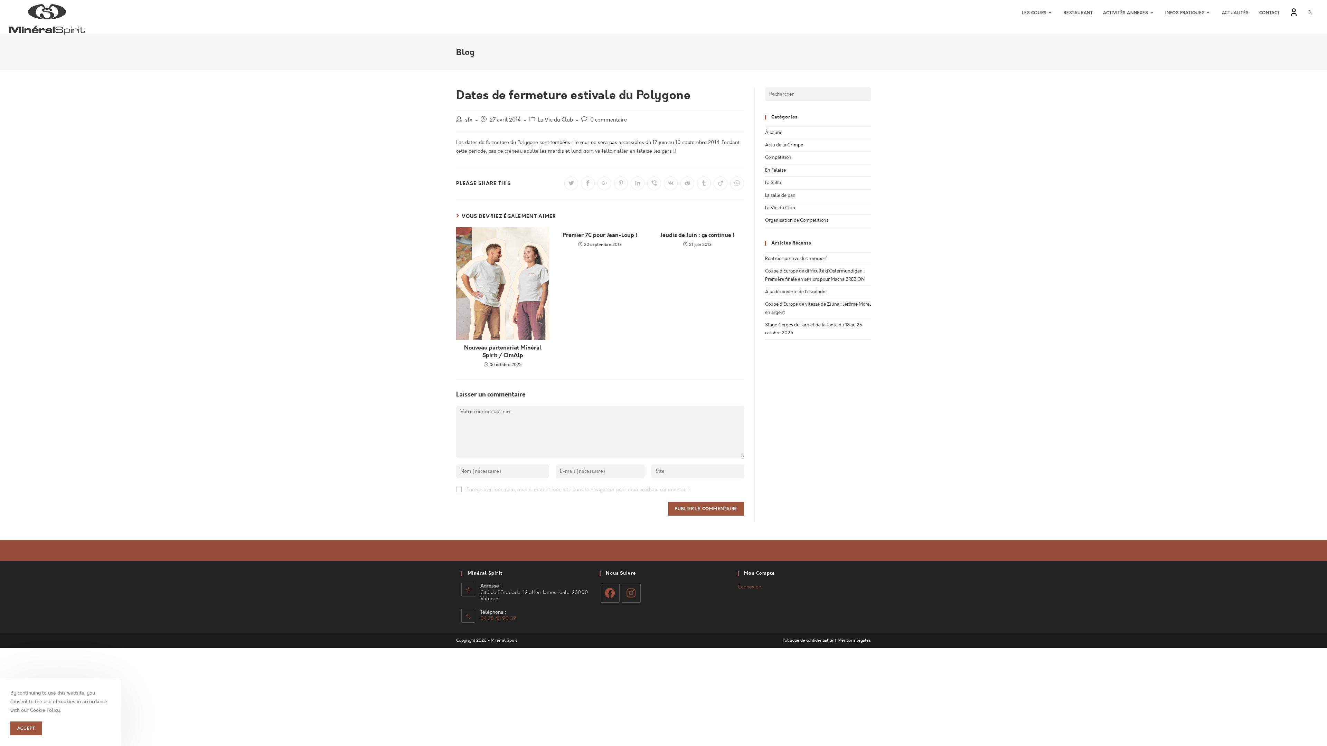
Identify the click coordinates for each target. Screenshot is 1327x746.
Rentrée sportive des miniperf (796, 259)
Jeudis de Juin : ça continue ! (697, 235)
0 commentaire (608, 119)
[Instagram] (631, 593)
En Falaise (775, 170)
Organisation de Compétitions (796, 220)
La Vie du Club (555, 119)
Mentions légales (854, 640)
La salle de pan (780, 195)
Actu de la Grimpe (784, 145)
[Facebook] (610, 593)
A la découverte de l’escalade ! (796, 292)
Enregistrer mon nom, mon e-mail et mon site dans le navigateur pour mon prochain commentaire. (579, 489)
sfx (468, 119)
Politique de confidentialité (808, 640)
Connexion (749, 587)
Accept (26, 728)
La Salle (773, 183)
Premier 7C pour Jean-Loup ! (600, 235)
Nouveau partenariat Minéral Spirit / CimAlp (503, 351)
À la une (773, 133)
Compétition (778, 157)
